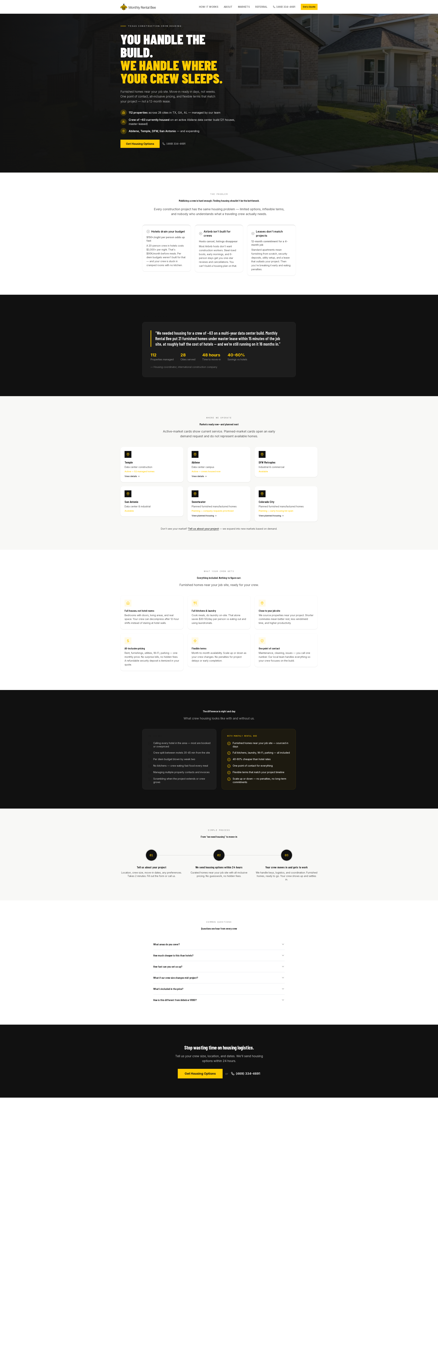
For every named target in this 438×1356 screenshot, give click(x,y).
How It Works (208, 6)
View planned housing (203, 515)
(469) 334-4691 (285, 6)
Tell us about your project (203, 528)
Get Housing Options (140, 143)
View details (131, 476)
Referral (261, 6)
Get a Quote (309, 6)
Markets (244, 6)
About (228, 6)
